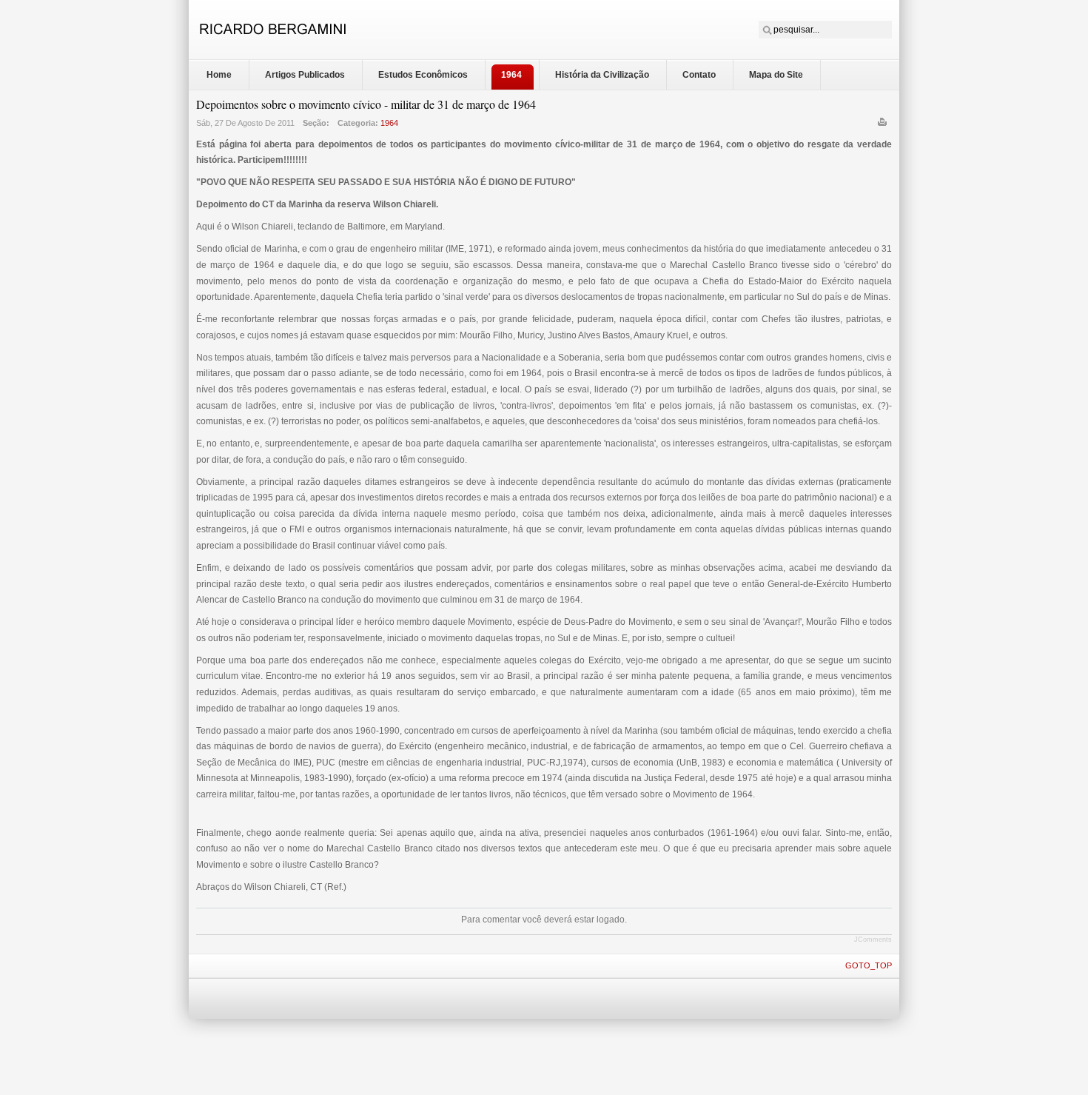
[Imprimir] (884, 125)
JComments (873, 939)
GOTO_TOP (868, 965)
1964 (389, 122)
